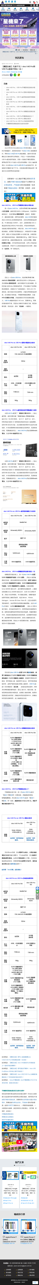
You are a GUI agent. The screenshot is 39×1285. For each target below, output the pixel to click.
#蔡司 (8, 72)
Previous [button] (3, 30)
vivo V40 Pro (13, 208)
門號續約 (17, 185)
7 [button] (23, 47)
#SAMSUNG (25, 1201)
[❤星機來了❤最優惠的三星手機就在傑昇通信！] (19, 30)
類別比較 (32, 1272)
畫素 (29, 672)
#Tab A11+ (30, 1203)
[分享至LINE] (15, 75)
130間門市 (11, 1105)
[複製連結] (18, 75)
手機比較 (21, 10)
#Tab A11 (24, 1203)
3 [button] (18, 47)
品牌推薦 (20, 1270)
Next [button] (35, 30)
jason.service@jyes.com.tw (22, 1266)
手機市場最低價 (16, 182)
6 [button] (22, 47)
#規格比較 (14, 72)
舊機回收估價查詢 (7, 1117)
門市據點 (33, 10)
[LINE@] (34, 5)
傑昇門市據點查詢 (7, 1120)
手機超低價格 (12, 188)
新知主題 (20, 1272)
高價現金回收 (16, 1102)
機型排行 (9, 10)
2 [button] (16, 47)
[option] (19, 30)
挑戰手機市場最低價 (8, 1100)
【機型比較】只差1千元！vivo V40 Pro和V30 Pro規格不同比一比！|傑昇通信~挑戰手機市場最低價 (11, 3)
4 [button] (19, 47)
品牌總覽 (8, 1270)
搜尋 (37, 2)
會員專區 (30, 2)
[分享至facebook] (11, 75)
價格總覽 (3, 10)
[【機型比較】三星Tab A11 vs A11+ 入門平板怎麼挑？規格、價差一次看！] (28, 1175)
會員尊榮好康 (26, 1100)
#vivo (4, 72)
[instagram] (31, 5)
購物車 (34, 3)
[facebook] (37, 5)
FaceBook (37, 888)
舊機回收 (27, 10)
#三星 (31, 1201)
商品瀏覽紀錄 (37, 895)
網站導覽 (32, 1275)
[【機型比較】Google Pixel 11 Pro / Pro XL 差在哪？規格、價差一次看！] (10, 1175)
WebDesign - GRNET (19, 1282)
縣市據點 (32, 1270)
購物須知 (20, 1275)
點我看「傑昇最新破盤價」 (16, 839)
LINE (37, 892)
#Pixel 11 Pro (7, 1201)
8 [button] (24, 1165)
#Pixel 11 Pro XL (8, 1203)
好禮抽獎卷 (8, 185)
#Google (13, 1198)
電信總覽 (8, 1272)
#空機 (20, 72)
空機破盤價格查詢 (7, 1114)
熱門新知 (8, 1275)
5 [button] (20, 47)
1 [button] (15, 47)
